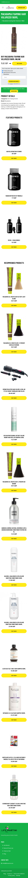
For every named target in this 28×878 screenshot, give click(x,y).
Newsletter (6, 74)
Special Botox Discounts (9, 72)
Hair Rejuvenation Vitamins (14, 151)
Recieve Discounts (14, 81)
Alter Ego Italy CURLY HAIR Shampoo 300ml (14, 669)
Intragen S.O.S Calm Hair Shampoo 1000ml (14, 713)
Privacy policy (11, 875)
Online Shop (21, 7)
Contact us (9, 873)
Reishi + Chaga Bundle (14, 240)
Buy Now (19, 63)
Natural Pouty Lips (8, 848)
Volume (16, 98)
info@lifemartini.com (6, 2)
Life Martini (7, 845)
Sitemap (18, 875)
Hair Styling (11, 98)
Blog (5, 854)
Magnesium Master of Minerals (14, 196)
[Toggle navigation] (3, 7)
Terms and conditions (19, 873)
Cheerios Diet (7, 851)
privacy (11, 83)
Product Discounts (8, 70)
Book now (14, 91)
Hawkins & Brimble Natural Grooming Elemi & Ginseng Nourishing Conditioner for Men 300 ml (14, 530)
